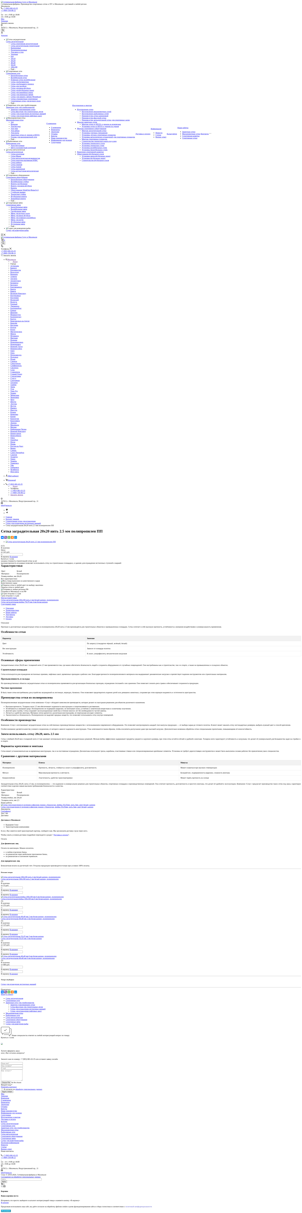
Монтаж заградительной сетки (94, 131)
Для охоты (15, 133)
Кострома (14, 325)
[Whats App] (7, 510)
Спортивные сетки (189, 138)
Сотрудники (56, 142)
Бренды (54, 136)
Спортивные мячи (13, 205)
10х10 (13, 59)
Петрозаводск (15, 355)
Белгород (14, 285)
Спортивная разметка (190, 136)
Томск (12, 459)
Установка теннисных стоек (93, 146)
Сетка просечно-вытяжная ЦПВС (24, 160)
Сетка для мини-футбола (21, 88)
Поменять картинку (9, 1087)
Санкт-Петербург (17, 453)
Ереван (13, 310)
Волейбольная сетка (19, 78)
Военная (14, 124)
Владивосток (15, 270)
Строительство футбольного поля (95, 160)
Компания (5, 1098)
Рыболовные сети (13, 143)
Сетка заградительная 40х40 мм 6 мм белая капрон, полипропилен (28, 958)
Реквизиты (55, 130)
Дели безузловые (17, 146)
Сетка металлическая (14, 152)
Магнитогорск (16, 332)
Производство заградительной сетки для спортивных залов (106, 120)
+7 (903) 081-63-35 (10, 8)
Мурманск (14, 336)
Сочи (12, 370)
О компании (51, 123)
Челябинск (14, 470)
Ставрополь (15, 372)
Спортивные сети (13, 73)
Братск (13, 289)
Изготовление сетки (85, 109)
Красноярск (15, 421)
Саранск (13, 361)
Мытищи (14, 338)
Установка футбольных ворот (93, 158)
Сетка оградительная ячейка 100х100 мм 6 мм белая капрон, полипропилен (31, 899)
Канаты (14, 188)
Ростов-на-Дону (16, 446)
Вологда (13, 302)
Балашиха (14, 283)
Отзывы (54, 134)
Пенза (12, 442)
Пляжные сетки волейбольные (23, 80)
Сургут (13, 378)
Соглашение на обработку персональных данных (21, 1177)
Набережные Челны (18, 429)
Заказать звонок (16, 495)
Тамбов (13, 385)
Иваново (13, 313)
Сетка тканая (16, 167)
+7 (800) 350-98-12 (8, 10)
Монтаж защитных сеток (87, 122)
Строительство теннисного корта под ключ (99, 141)
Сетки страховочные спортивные (24, 99)
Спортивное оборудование (17, 177)
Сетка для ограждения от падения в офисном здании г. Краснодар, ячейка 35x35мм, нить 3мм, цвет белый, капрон (47, 807)
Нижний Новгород (18, 431)
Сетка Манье (16, 156)
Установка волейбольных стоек (94, 148)
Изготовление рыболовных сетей (95, 114)
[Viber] (5, 537)
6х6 (12, 56)
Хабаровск (14, 467)
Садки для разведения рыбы (17, 230)
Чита (12, 400)
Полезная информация (10, 1143)
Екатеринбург (16, 308)
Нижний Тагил (16, 347)
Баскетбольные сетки (19, 76)
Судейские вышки (18, 192)
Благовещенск (16, 287)
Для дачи (14, 129)
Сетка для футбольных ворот (22, 90)
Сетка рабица (16, 162)
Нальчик (13, 340)
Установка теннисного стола (93, 143)
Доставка (9, 617)
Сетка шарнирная (18, 169)
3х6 (12, 122)
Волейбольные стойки (20, 182)
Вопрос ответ (160, 137)
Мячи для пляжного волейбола (23, 218)
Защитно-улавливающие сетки (23, 109)
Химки (13, 393)
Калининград (15, 317)
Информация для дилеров (61, 140)
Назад (15, 262)
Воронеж (14, 274)
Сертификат (6, 811)
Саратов (13, 455)
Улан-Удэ (14, 391)
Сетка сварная (16, 165)
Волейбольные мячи (19, 209)
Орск (12, 353)
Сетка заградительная (14, 42)
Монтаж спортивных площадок (94, 139)
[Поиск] (3, 30)
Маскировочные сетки (191, 134)
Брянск (13, 291)
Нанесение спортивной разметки (90, 152)
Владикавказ (15, 296)
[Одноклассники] (12, 537)
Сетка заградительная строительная (25, 46)
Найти (4, 1182)
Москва (13, 427)
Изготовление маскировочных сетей (96, 112)
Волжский (14, 300)
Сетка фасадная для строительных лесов (27, 112)
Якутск (13, 406)
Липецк (13, 423)
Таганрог (14, 383)
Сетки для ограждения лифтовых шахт (26, 116)
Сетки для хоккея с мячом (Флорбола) (26, 97)
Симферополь (16, 366)
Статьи (158, 135)
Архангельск (15, 281)
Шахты (13, 402)
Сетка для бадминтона (20, 82)
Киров (13, 417)
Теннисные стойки (18, 194)
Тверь (12, 387)
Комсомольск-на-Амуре (19, 321)
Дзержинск (14, 306)
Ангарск (13, 279)
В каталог (5, 1203)
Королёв (13, 323)
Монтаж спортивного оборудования (91, 129)
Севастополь (15, 363)
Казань (13, 412)
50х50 (13, 65)
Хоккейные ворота (18, 199)
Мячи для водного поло (20, 213)
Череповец (14, 397)
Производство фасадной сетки (94, 118)
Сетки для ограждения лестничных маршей (28, 114)
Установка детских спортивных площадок (99, 135)
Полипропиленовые (19, 50)
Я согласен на (23, 1089)
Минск (13, 334)
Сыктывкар (15, 380)
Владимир (14, 298)
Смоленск (14, 368)
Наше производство (59, 138)
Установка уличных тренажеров (94, 133)
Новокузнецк (15, 434)
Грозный (13, 304)
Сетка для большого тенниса (22, 84)
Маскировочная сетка (14, 120)
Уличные (14, 54)
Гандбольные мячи (18, 211)
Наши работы (182, 128)
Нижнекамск (15, 344)
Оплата (9, 619)
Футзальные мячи (18, 224)
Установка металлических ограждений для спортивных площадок (108, 137)
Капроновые (16, 48)
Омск (12, 438)
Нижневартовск (16, 342)
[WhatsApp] (9, 537)
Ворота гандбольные (19, 184)
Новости (158, 133)
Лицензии (55, 132)
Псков (12, 359)
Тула (12, 389)
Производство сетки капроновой (95, 116)
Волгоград (14, 272)
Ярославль (14, 472)
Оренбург (14, 440)
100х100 (14, 67)
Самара (13, 450)
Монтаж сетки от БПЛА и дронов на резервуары (101, 124)
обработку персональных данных (28, 1089)
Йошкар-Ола (15, 315)
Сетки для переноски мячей (22, 95)
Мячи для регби (17, 220)
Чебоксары (14, 395)
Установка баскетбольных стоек (94, 150)
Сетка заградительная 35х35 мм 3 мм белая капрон (21, 939)
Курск (12, 330)
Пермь (13, 444)
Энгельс (13, 404)
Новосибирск (15, 436)
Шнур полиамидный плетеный (23, 148)
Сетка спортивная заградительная (24, 44)
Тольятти (14, 457)
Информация (156, 129)
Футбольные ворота (19, 196)
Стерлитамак (15, 376)
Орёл (12, 351)
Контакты (205, 134)
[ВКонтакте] (2, 537)
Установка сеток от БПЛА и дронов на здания (100, 126)
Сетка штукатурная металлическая (25, 171)
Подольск (14, 357)
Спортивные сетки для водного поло (26, 101)
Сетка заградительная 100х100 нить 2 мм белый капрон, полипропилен (30, 879)
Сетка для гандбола (18, 86)
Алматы (13, 276)
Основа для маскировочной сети (24, 137)
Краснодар (14, 419)
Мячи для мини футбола (20, 216)
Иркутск (13, 410)
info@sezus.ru (6, 505)
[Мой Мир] (15, 537)
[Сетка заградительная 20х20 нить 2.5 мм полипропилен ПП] (31, 542)
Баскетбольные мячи (19, 207)
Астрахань (14, 266)
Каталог (4, 35)
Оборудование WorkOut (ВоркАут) (25, 190)
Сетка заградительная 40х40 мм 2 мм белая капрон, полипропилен (28, 919)
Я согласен (6, 1211)
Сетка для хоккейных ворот (22, 92)
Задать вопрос (7, 1092)
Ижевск (13, 408)
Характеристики (12, 610)
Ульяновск (14, 463)
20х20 (13, 61)
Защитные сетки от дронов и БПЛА (25, 135)
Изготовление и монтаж (82, 105)
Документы (10, 615)
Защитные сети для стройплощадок (20, 107)
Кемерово (14, 414)
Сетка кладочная (17, 154)
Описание (10, 608)
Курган (13, 327)
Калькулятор (172, 134)
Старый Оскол (16, 374)
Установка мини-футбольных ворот (96, 156)
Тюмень (13, 461)
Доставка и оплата (142, 134)
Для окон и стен (17, 52)
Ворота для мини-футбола (21, 186)
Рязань (13, 448)
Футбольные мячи (18, 222)
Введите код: (6, 1085)
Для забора (15, 131)
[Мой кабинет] (2, 33)
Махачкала (14, 425)
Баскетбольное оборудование (22, 179)
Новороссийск (16, 349)
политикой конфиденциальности (138, 1207)
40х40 (13, 63)
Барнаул (13, 268)
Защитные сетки (188, 132)
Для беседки (16, 126)
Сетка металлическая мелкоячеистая (25, 158)
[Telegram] (7, 513)
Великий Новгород (18, 293)
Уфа (12, 465)
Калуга (13, 319)
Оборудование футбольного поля (90, 154)
